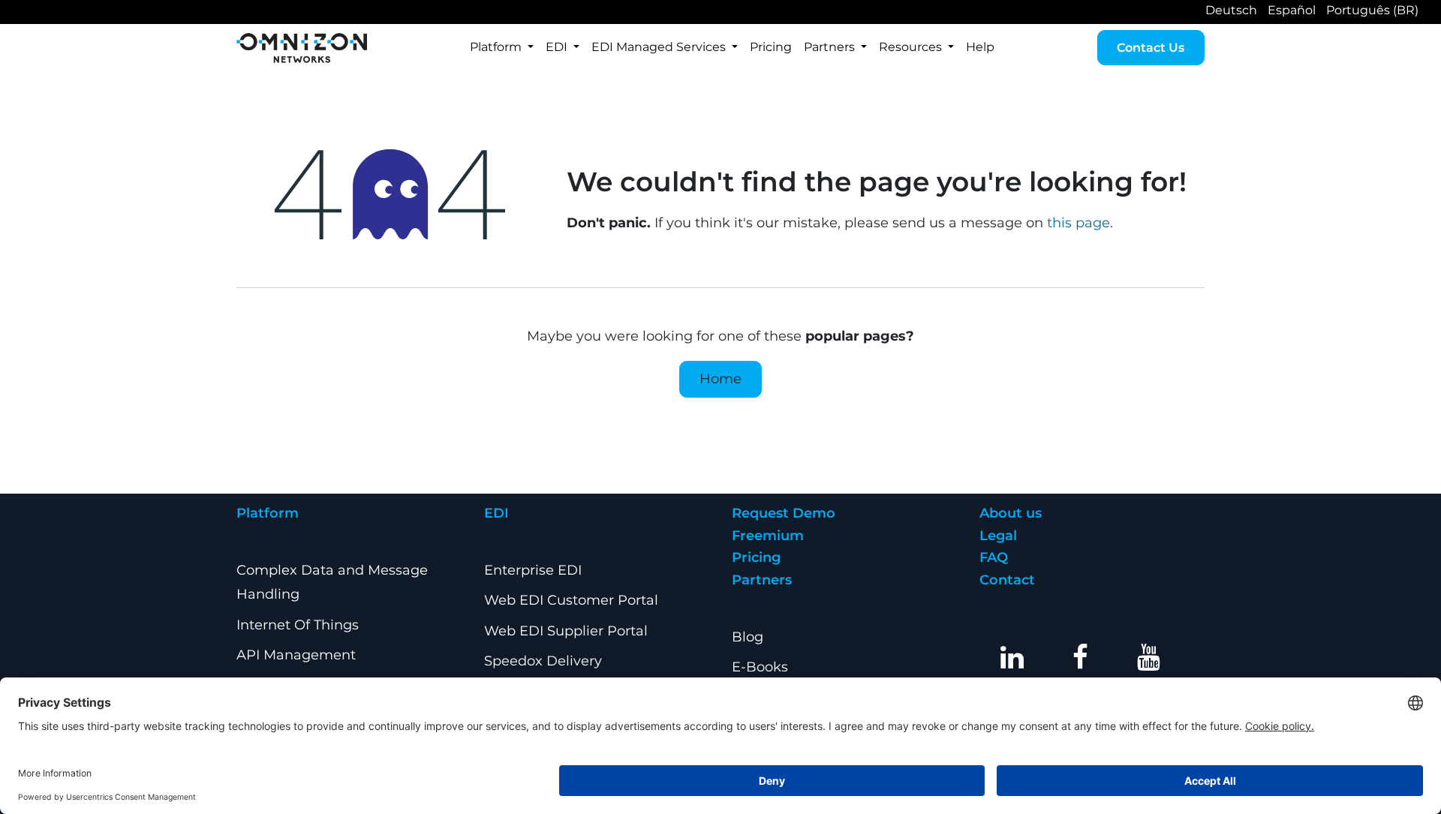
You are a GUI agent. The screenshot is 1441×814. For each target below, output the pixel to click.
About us (1010, 513)
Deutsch (1231, 10)
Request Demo (783, 513)
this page (1078, 223)
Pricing (756, 557)
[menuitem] (502, 48)
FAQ (993, 557)
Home (720, 379)
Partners (762, 580)
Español (1292, 10)
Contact (1007, 580)
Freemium (768, 535)
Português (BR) (1372, 10)
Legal (998, 535)
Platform (267, 513)
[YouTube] (1149, 657)
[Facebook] (1081, 657)
